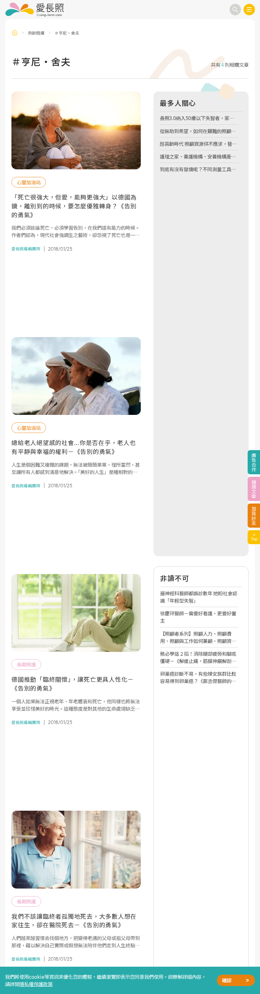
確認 (226, 980)
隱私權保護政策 (36, 983)
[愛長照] (34, 9)
